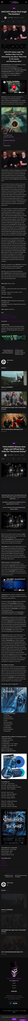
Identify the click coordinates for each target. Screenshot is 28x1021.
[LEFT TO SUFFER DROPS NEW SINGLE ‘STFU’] (14, 420)
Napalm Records (5, 865)
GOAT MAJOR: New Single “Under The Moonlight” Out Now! (13, 408)
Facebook (3, 862)
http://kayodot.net (5, 314)
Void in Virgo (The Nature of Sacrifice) (12, 139)
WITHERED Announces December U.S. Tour (8, 876)
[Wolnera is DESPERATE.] (14, 378)
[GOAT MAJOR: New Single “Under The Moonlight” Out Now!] (14, 399)
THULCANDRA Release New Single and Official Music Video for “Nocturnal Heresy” (7, 351)
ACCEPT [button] (14, 1019)
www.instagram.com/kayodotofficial (9, 318)
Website (3, 860)
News (14, 8)
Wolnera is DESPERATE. (7, 387)
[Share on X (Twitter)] (13, 21)
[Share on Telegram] (18, 21)
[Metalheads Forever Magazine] (14, 2)
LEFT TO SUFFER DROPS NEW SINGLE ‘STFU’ (12, 429)
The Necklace (7, 144)
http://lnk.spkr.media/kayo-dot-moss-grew (16, 321)
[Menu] (2, 2)
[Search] (26, 2)
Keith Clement (10, 17)
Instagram (3, 863)
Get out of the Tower (9, 142)
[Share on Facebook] (8, 21)
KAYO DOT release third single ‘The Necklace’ (21, 876)
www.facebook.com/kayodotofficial (9, 316)
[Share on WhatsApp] (24, 21)
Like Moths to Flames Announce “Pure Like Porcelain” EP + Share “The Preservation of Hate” (20, 352)
